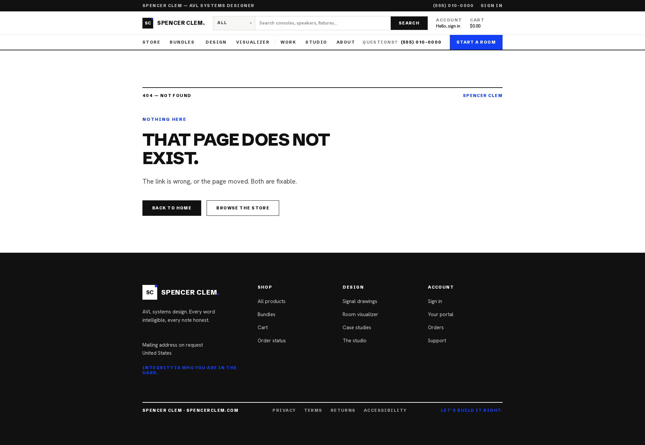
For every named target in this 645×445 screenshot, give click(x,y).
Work (288, 42)
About (346, 42)
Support (437, 340)
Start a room (476, 42)
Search (409, 23)
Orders (436, 327)
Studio (316, 42)
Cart (263, 327)
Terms (313, 410)
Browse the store (242, 207)
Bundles (182, 42)
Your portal (441, 314)
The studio (355, 340)
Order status (272, 340)
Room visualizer (360, 314)
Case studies (357, 327)
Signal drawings (360, 301)
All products (272, 301)
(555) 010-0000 (453, 5)
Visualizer (252, 42)
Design (216, 42)
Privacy (284, 410)
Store (151, 42)
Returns (343, 410)
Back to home (171, 207)
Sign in (492, 5)
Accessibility (385, 410)
